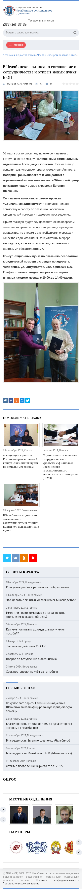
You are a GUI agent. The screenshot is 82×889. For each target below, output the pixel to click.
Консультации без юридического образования (37, 587)
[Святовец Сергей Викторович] (42, 815)
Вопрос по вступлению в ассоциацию (31, 659)
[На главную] (33, 11)
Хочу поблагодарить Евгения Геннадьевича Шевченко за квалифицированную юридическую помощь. (39, 707)
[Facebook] (11, 400)
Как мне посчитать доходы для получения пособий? (35, 631)
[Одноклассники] (16, 400)
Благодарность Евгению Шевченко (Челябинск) (38, 740)
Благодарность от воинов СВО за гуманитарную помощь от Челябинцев (39, 726)
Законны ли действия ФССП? (26, 646)
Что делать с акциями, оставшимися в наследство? (41, 600)
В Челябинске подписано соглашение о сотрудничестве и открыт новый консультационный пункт (21, 522)
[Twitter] (27, 400)
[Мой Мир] (22, 400)
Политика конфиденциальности (57, 880)
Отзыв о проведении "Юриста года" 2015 (34, 766)
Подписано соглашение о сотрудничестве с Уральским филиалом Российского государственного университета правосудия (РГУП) (60, 466)
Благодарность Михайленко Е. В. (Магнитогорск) (39, 753)
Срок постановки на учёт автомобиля (32, 671)
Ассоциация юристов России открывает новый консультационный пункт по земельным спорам (20, 460)
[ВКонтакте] (5, 400)
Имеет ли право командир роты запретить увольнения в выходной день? (35, 615)
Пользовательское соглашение (21, 883)
